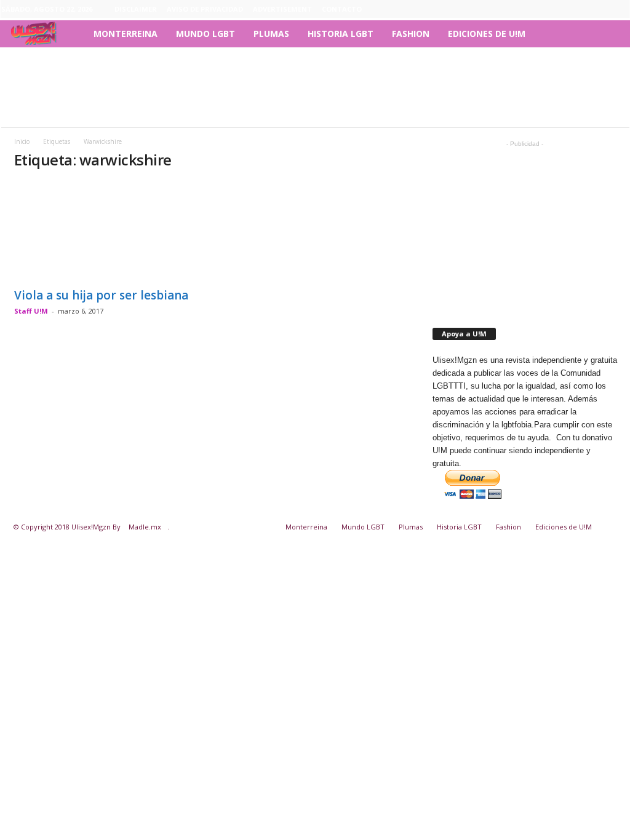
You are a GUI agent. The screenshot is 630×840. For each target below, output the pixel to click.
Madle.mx (145, 526)
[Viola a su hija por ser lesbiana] (106, 231)
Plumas (271, 33)
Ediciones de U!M (486, 33)
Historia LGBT (340, 33)
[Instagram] (582, 9)
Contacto (342, 9)
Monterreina (126, 33)
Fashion (410, 33)
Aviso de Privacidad (205, 9)
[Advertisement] (315, 87)
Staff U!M (31, 310)
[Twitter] (620, 9)
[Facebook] (563, 9)
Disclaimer (135, 9)
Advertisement (282, 9)
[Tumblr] (601, 9)
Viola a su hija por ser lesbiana (101, 295)
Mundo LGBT (205, 33)
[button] (610, 33)
